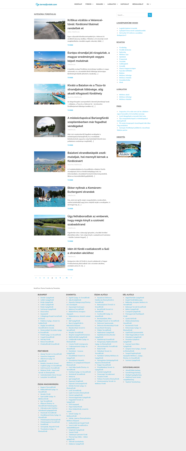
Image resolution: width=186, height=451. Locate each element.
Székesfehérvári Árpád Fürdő (79, 423)
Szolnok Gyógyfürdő (104, 372)
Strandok (122, 61)
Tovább (70, 45)
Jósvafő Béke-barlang (132, 370)
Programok (123, 59)
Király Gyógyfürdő (46, 302)
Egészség (122, 52)
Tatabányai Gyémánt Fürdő (78, 434)
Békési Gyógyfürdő (132, 309)
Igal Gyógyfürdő (74, 379)
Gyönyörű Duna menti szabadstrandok (132, 30)
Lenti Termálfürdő (75, 390)
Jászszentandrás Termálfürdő (107, 346)
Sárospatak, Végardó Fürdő (49, 426)
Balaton (70, 97)
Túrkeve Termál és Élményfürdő (108, 379)
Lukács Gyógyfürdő (47, 304)
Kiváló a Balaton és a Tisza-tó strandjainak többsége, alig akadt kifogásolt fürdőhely (87, 89)
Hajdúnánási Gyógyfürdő (105, 332)
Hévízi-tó (72, 376)
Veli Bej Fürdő (45, 339)
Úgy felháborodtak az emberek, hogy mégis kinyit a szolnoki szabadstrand (88, 220)
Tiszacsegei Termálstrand (106, 374)
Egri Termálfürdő (46, 401)
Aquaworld (44, 314)
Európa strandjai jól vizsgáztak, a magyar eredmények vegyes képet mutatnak (89, 56)
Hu (148, 4)
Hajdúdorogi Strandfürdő (105, 339)
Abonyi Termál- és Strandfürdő (51, 354)
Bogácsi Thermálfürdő (48, 387)
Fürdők (88, 4)
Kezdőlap (78, 4)
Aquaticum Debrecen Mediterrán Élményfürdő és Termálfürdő (104, 300)
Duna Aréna (44, 311)
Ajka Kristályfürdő (75, 300)
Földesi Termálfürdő (104, 330)
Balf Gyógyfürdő (74, 321)
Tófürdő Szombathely (76, 441)
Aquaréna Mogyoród (47, 356)
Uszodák (122, 66)
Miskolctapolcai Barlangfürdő (50, 420)
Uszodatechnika (124, 80)
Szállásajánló (123, 64)
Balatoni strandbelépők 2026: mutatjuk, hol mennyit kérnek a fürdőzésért (88, 157)
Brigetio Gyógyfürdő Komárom (79, 335)
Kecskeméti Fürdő (131, 325)
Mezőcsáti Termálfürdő (48, 413)
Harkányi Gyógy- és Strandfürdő (80, 372)
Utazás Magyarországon (127, 68)
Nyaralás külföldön (125, 71)
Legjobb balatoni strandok (128, 28)
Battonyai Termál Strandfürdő (135, 307)
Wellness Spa (123, 54)
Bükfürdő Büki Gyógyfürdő (78, 337)
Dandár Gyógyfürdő (47, 297)
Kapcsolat (125, 4)
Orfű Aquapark (74, 404)
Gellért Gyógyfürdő (47, 300)
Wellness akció (124, 94)
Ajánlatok (112, 4)
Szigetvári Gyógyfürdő (76, 430)
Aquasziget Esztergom (76, 307)
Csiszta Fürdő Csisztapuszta (78, 344)
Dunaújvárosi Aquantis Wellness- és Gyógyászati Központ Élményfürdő (78, 362)
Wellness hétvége (125, 75)
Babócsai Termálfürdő (76, 309)
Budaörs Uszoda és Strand (49, 363)
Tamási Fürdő (73, 432)
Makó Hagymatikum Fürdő (134, 335)
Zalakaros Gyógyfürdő (76, 444)
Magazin (99, 4)
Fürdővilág (76, 32)
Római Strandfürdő (47, 342)
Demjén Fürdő (45, 394)
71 (67, 278)
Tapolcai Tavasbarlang (132, 382)
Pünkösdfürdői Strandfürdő (49, 344)
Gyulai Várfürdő (130, 318)
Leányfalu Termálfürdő (48, 377)
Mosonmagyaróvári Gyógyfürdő (79, 397)
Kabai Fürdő (101, 349)
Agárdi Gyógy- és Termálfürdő (79, 297)
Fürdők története (125, 50)
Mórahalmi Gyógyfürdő (133, 337)
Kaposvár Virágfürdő (76, 381)
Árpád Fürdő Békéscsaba (133, 300)
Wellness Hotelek (125, 78)
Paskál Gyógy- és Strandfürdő (50, 335)
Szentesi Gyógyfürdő (132, 360)
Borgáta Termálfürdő (76, 332)
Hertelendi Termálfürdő (77, 374)
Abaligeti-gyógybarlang (133, 375)
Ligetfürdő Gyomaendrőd (134, 332)
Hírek (69, 32)
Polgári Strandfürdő (104, 365)
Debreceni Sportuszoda (105, 323)
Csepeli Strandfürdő (47, 337)
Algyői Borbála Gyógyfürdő (134, 297)
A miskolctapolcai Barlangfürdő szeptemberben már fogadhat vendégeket (88, 122)
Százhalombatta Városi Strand (50, 375)
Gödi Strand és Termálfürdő (49, 368)
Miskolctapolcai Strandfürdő (50, 422)
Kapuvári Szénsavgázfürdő (78, 383)
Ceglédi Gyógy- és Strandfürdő (51, 365)
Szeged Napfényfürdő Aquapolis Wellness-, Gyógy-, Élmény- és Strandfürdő (133, 355)
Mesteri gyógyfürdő (75, 395)
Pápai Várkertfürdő (75, 407)
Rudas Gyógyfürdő (46, 307)
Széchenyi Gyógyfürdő (48, 309)
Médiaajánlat (137, 4)
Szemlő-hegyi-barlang (132, 372)
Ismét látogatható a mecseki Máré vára (132, 116)
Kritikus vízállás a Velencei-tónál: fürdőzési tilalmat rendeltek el (85, 24)
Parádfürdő (44, 424)
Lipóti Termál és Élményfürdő (79, 393)
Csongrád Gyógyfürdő (132, 311)
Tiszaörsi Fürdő (102, 376)
